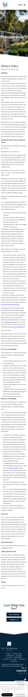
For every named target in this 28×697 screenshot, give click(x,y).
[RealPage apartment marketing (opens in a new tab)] (14, 671)
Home (8, 654)
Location (9, 657)
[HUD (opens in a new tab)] (23, 668)
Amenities (10, 655)
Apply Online (14, 614)
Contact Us (14, 619)
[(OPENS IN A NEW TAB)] (9, 646)
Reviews (22, 659)
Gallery (19, 655)
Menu (20, 5)
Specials (14, 661)
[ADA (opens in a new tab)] (26, 668)
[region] (14, 691)
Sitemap (25, 673)
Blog (15, 659)
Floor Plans (17, 654)
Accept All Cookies (7, 694)
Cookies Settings (20, 694)
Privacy (20, 673)
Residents (18, 657)
